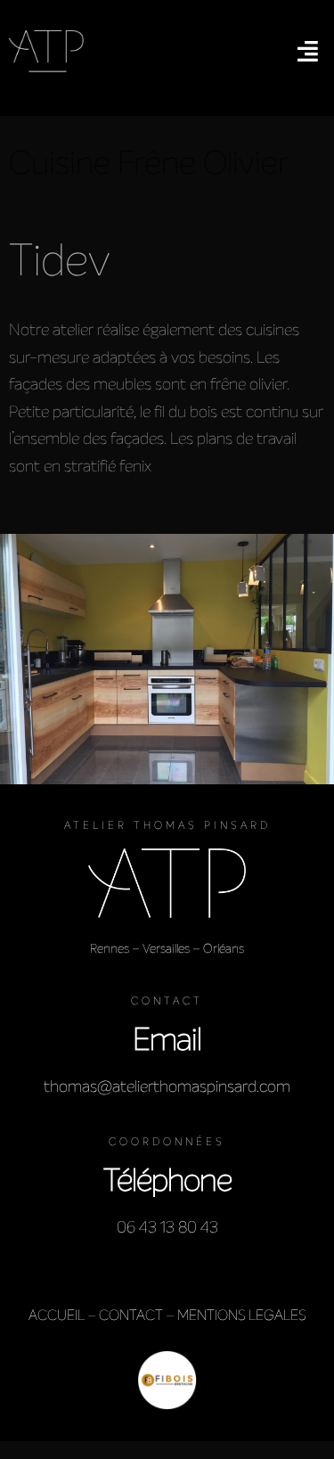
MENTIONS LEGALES (241, 1315)
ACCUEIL (57, 1315)
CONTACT (131, 1315)
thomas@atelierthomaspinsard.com (167, 1086)
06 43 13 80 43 (167, 1227)
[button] (307, 50)
